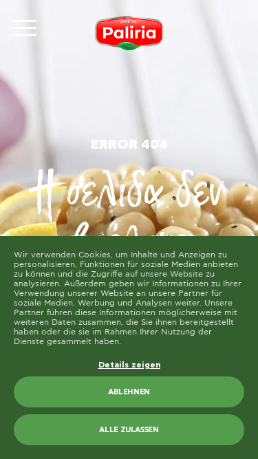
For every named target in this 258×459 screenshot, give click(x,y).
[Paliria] (129, 33)
